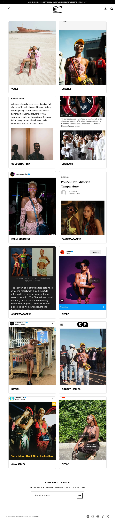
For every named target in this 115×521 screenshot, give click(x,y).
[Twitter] (107, 516)
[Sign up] (80, 495)
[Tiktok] (102, 516)
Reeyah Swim (17, 516)
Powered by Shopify (31, 516)
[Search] (9, 8)
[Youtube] (98, 516)
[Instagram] (93, 516)
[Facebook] (88, 516)
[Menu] (3, 8)
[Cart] (112, 8)
